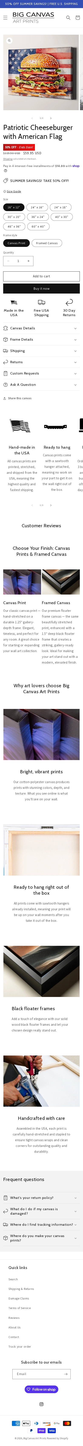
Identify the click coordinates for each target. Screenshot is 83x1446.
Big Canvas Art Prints (34, 1438)
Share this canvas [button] (19, 398)
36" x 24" (37, 217)
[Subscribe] (65, 1374)
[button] (5, 17)
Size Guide (14, 191)
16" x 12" (14, 207)
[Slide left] (32, 118)
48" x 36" (14, 226)
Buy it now (41, 289)
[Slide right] (51, 118)
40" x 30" (61, 217)
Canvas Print (16, 243)
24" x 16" (37, 207)
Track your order (20, 1346)
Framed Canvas (47, 243)
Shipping (8, 158)
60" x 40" (38, 226)
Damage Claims (19, 1298)
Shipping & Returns (21, 1289)
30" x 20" (14, 217)
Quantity (8, 252)
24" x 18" (60, 207)
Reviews (14, 1318)
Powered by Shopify (57, 1438)
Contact (14, 1337)
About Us (15, 1327)
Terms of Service (20, 1308)
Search (13, 1279)
